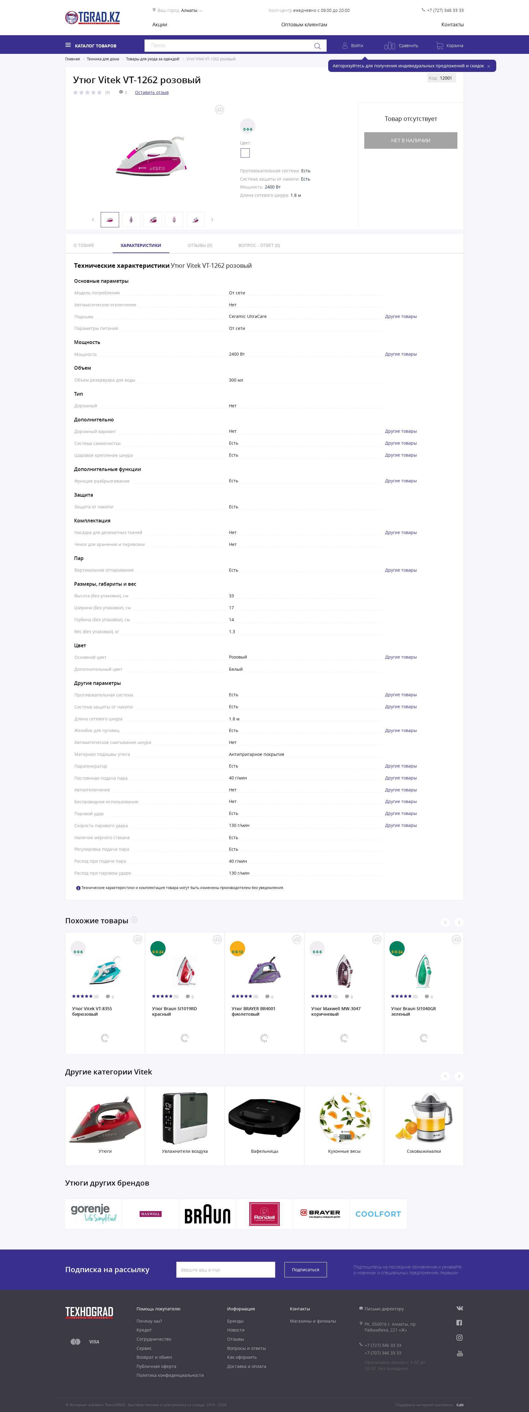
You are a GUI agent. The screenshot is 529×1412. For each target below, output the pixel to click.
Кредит (144, 1330)
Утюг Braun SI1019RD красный (174, 1011)
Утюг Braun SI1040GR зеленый (413, 1011)
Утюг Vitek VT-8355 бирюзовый (92, 1011)
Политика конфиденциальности (170, 1375)
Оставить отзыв (152, 92)
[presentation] (445, 922)
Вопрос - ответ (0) (259, 245)
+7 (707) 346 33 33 (383, 1353)
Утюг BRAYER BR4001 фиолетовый (254, 1011)
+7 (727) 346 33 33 (445, 10)
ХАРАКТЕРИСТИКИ (141, 245)
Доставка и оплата (246, 1366)
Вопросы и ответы (246, 1348)
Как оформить (242, 1357)
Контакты (452, 24)
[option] (151, 156)
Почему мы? (149, 1321)
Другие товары (401, 316)
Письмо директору (384, 1309)
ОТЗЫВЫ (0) (200, 245)
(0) (107, 92)
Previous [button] (93, 219)
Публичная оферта (156, 1366)
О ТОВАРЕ (83, 245)
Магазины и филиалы (313, 1321)
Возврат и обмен (154, 1357)
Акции (159, 24)
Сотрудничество (154, 1339)
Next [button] (212, 219)
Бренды (235, 1321)
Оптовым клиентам (304, 24)
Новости (236, 1330)
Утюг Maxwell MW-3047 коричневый (336, 1011)
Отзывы (235, 1339)
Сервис (144, 1348)
